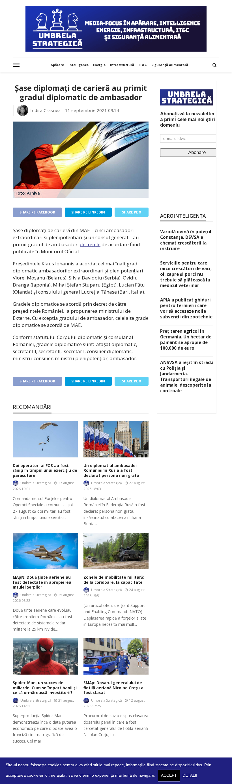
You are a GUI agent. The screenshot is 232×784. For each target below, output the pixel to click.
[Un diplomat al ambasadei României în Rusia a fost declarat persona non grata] (116, 439)
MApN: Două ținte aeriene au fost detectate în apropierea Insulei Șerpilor (42, 582)
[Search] (214, 65)
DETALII (189, 775)
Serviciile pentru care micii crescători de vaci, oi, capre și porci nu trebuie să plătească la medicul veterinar (186, 274)
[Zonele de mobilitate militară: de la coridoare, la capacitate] (116, 551)
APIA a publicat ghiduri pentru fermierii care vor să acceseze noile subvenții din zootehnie (186, 308)
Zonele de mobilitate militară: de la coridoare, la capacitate (113, 580)
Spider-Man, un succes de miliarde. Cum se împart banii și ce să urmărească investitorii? (45, 688)
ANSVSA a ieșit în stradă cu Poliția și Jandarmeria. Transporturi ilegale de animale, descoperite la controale (186, 376)
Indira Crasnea (45, 110)
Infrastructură (122, 65)
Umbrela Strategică (35, 483)
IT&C (143, 65)
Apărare (57, 65)
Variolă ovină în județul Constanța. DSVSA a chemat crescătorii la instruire (185, 240)
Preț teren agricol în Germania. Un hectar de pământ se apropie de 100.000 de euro (185, 339)
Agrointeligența (183, 216)
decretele (90, 244)
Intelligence (78, 65)
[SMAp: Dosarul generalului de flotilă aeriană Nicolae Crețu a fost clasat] (116, 656)
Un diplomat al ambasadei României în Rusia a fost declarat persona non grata (111, 470)
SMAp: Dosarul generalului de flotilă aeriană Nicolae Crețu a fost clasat (113, 688)
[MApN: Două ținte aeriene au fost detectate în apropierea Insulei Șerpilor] (45, 551)
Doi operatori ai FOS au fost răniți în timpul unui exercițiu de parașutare (45, 470)
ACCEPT (169, 775)
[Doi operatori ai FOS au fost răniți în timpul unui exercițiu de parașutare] (45, 439)
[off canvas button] (16, 65)
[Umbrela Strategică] (116, 29)
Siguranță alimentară (169, 65)
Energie (99, 65)
